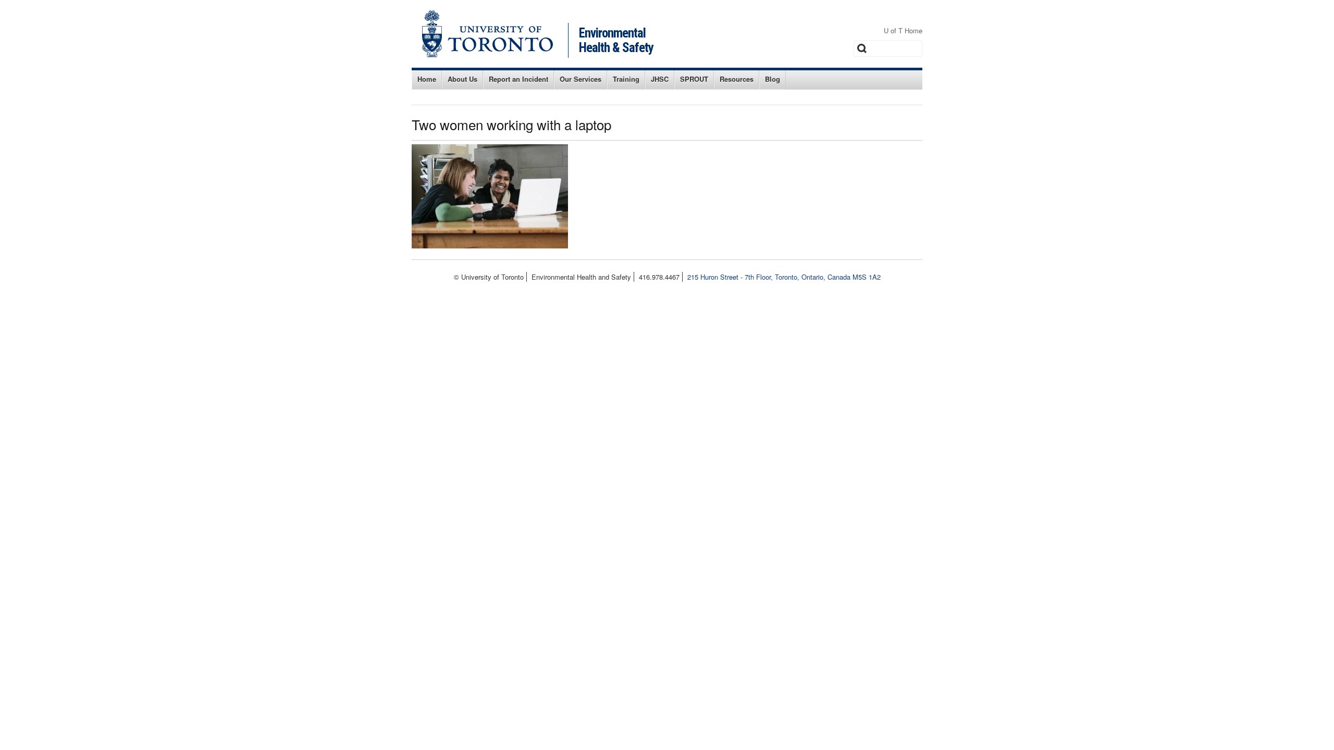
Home (426, 79)
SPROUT (694, 79)
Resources (737, 79)
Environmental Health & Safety (616, 40)
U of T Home (903, 30)
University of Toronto (487, 33)
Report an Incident (518, 79)
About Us (462, 79)
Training (626, 79)
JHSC (660, 79)
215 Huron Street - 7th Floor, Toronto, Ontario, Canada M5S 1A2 (784, 277)
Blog (772, 79)
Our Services (580, 79)
